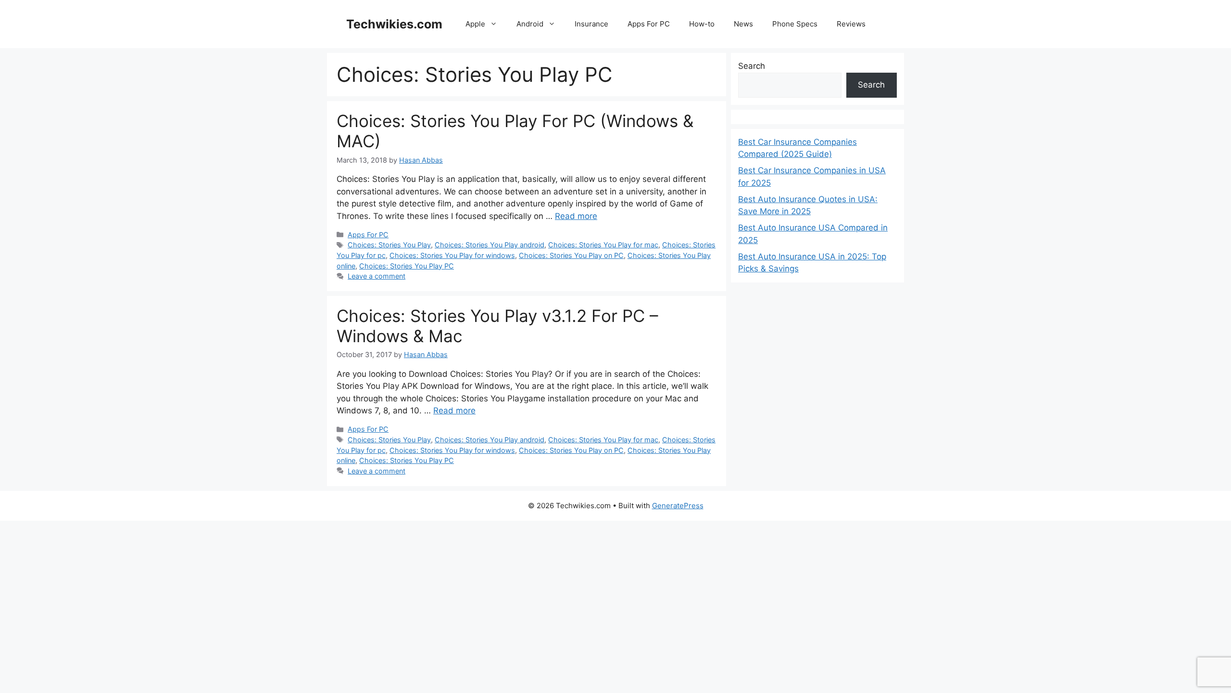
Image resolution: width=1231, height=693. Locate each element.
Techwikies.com (394, 24)
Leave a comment (376, 276)
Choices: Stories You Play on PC (571, 255)
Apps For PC (649, 23)
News (743, 23)
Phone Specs (794, 23)
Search (751, 66)
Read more (576, 216)
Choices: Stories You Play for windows (452, 255)
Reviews (851, 23)
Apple (475, 23)
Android (529, 23)
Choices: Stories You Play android (489, 245)
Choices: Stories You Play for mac (603, 245)
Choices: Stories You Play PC (406, 266)
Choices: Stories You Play (389, 245)
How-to (702, 23)
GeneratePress (677, 505)
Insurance (591, 23)
